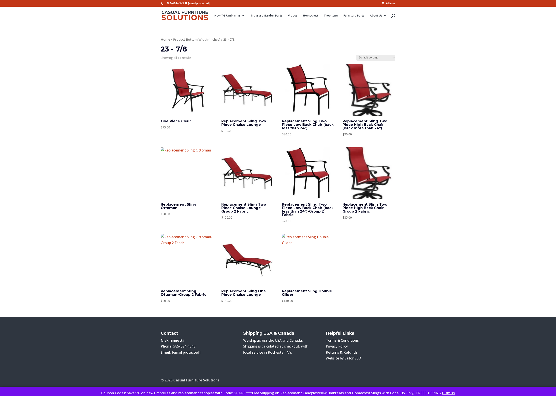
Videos (292, 15)
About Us (376, 15)
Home (165, 39)
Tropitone (331, 15)
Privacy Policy (337, 346)
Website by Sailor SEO (343, 358)
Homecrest (310, 15)
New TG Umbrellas (227, 15)
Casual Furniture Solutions (196, 380)
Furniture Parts (353, 15)
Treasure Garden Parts (266, 15)
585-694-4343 (175, 3)
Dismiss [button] (448, 393)
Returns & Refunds (341, 352)
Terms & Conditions (342, 340)
